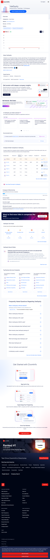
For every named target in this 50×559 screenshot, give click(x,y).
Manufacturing (36, 464)
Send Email (43, 136)
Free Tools (3, 502)
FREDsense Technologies (11, 285)
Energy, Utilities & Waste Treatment (38, 467)
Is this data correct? (8, 70)
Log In (2, 530)
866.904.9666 (4, 532)
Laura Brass (45, 174)
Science (37, 282)
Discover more (42, 216)
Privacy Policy (3, 541)
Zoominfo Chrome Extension (8, 505)
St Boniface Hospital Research (11, 287)
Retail (23, 467)
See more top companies (42, 295)
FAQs (23, 498)
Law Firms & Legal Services (13, 464)
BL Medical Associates (25, 280)
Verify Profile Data (5, 519)
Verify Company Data (5, 517)
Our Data (3, 510)
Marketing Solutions (5, 493)
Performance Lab (39, 287)
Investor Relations (25, 496)
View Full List (10, 291)
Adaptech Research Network (11, 277)
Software (3, 467)
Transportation (14, 470)
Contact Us (24, 502)
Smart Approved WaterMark (26, 277)
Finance (30, 464)
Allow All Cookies (25, 553)
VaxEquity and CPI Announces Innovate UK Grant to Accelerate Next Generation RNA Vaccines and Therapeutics (25, 251)
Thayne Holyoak (45, 161)
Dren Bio (7, 162)
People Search (5, 474)
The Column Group (8, 165)
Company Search (15, 474)
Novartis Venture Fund (8, 175)
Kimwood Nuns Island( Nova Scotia (11, 280)
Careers (23, 500)
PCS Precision (23, 282)
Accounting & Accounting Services (13, 467)
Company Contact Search (6, 496)
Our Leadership (25, 493)
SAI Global (23, 287)
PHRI (7, 282)
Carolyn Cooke (45, 168)
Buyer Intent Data (4, 498)
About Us (24, 491)
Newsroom (24, 512)
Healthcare (27, 467)
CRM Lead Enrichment (5, 500)
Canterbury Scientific (40, 285)
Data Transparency (5, 512)
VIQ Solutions (23, 285)
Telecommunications (6, 470)
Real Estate (20, 470)
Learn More (6, 94)
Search (43, 1)
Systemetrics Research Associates (41, 277)
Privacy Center (25, 517)
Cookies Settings (25, 556)
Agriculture (42, 464)
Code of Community (5, 515)
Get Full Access (6, 106)
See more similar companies (41, 178)
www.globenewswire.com (15, 261)
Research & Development (18, 28)
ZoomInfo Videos (25, 510)
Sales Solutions (4, 491)
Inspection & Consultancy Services (41, 280)
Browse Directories (44, 458)
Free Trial (45, 484)
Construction (4, 464)
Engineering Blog (25, 515)
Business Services (7, 28)
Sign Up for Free (25, 433)
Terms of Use (3, 543)
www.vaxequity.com (10, 21)
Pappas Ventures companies (8, 168)
